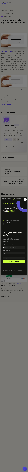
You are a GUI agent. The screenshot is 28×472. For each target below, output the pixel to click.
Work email (6, 255)
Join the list (15, 261)
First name (8, 244)
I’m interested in (7, 250)
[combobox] (14, 253)
